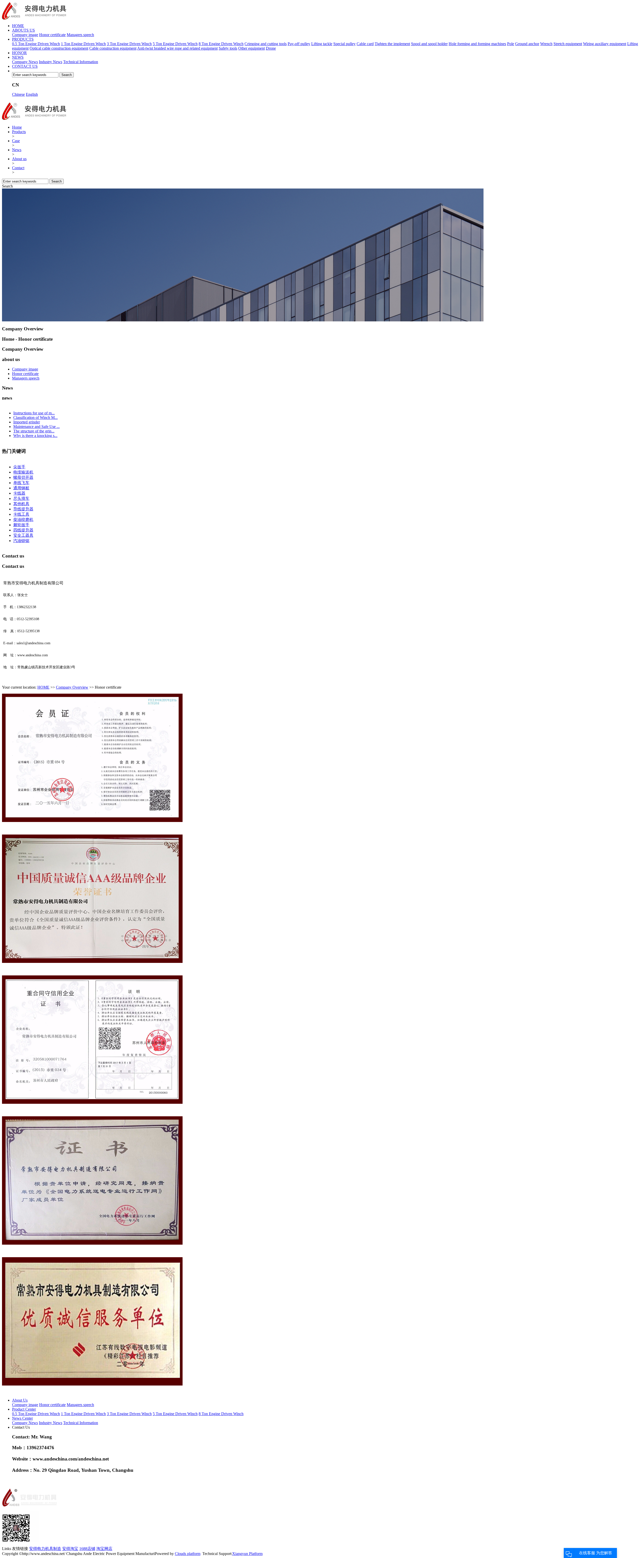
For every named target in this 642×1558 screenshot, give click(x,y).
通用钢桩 (21, 488)
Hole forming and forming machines (477, 44)
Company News (25, 62)
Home (17, 127)
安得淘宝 (70, 1548)
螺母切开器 (23, 477)
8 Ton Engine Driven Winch (221, 44)
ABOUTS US (23, 30)
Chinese (18, 94)
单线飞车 (21, 483)
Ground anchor (527, 44)
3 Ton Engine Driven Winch (129, 44)
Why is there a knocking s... (35, 435)
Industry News (50, 62)
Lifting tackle (321, 44)
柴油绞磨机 (23, 519)
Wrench (546, 44)
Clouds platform (187, 1553)
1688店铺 (87, 1548)
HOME (18, 26)
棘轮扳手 (21, 525)
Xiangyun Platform (247, 1553)
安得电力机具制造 (45, 1548)
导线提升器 (23, 509)
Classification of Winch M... (35, 417)
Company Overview (72, 687)
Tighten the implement (392, 44)
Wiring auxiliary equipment (604, 44)
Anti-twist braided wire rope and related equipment (177, 48)
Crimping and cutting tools (266, 44)
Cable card (365, 44)
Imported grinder (26, 422)
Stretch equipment (567, 44)
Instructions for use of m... (34, 413)
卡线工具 (21, 514)
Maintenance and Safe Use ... (36, 426)
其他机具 (21, 504)
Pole (510, 44)
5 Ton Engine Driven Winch (175, 44)
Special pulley (344, 44)
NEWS (18, 57)
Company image (25, 35)
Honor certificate (52, 35)
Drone (271, 48)
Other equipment (251, 48)
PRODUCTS (23, 39)
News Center (22, 1418)
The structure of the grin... (33, 431)
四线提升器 (23, 530)
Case (16, 141)
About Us (20, 1400)
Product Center (24, 1409)
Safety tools (228, 48)
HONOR (19, 53)
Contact (18, 168)
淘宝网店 (104, 1548)
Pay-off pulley (299, 44)
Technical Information (80, 62)
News (16, 150)
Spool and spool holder (429, 44)
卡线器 (19, 493)
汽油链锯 (21, 540)
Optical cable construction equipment (59, 48)
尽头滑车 (21, 498)
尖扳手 (19, 467)
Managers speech (80, 35)
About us (19, 159)
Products (19, 132)
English (32, 94)
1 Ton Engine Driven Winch (83, 44)
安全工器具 (23, 535)
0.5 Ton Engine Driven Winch (36, 44)
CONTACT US (25, 66)
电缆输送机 (23, 472)
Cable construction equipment (112, 48)
